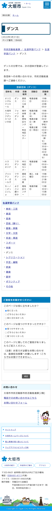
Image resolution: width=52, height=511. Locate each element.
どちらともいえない (16, 314)
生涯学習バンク (11, 203)
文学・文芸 (12, 233)
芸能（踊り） (13, 223)
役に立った (12, 311)
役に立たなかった (15, 318)
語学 (8, 277)
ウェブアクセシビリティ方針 (17, 447)
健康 (8, 272)
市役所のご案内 (26, 465)
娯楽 (8, 267)
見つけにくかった (15, 336)
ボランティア (13, 282)
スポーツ (10, 243)
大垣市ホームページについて (17, 435)
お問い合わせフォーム (15, 403)
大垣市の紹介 (9, 465)
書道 (8, 214)
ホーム (16, 15)
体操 (8, 248)
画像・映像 (12, 228)
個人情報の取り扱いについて (17, 441)
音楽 (8, 218)
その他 (9, 286)
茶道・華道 (12, 238)
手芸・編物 (12, 262)
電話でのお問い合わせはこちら (20, 398)
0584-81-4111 (14, 475)
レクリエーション (15, 257)
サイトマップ (10, 430)
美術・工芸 (12, 209)
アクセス (42, 465)
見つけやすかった (15, 329)
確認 (26, 376)
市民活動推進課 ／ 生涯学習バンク (22, 49)
